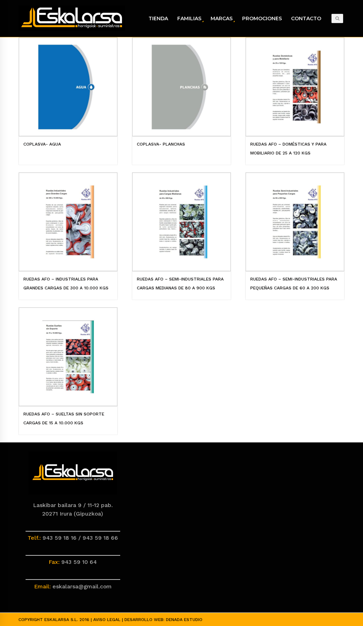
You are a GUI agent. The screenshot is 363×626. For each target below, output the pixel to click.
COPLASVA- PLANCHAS (161, 144)
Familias (189, 18)
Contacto (306, 18)
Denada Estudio (184, 619)
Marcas (222, 18)
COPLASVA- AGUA (42, 144)
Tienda (158, 18)
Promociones (262, 18)
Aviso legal (107, 619)
